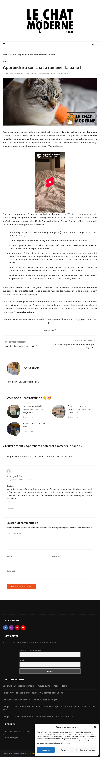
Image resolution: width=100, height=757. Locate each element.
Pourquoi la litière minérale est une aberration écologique (31, 699)
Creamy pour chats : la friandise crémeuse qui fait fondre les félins (35, 685)
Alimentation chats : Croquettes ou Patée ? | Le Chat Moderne (42, 456)
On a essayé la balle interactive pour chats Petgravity (33, 409)
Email (22, 660)
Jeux (5, 62)
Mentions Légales (11, 737)
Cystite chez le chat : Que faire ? (21, 346)
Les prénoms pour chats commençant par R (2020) (74, 346)
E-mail (56, 556)
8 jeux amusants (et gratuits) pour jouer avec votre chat (80, 409)
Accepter (46, 750)
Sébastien (48, 73)
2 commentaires (62, 73)
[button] (95, 727)
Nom (10, 556)
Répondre (10, 508)
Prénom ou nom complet (31, 650)
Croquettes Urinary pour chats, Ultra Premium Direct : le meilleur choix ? (38, 716)
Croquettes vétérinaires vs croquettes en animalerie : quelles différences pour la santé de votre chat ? (49, 708)
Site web (11, 571)
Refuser (64, 750)
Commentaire (15, 533)
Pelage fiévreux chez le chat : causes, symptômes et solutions (33, 692)
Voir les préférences (85, 750)
